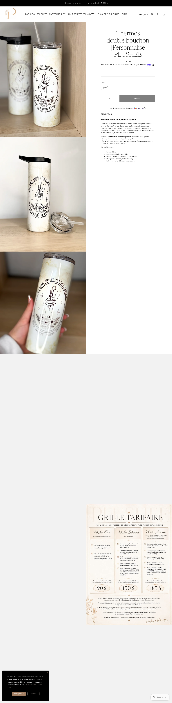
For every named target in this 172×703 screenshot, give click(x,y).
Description (106, 114)
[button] (128, 108)
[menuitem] (124, 14)
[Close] (47, 672)
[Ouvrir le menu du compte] (158, 14)
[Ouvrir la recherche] (152, 14)
